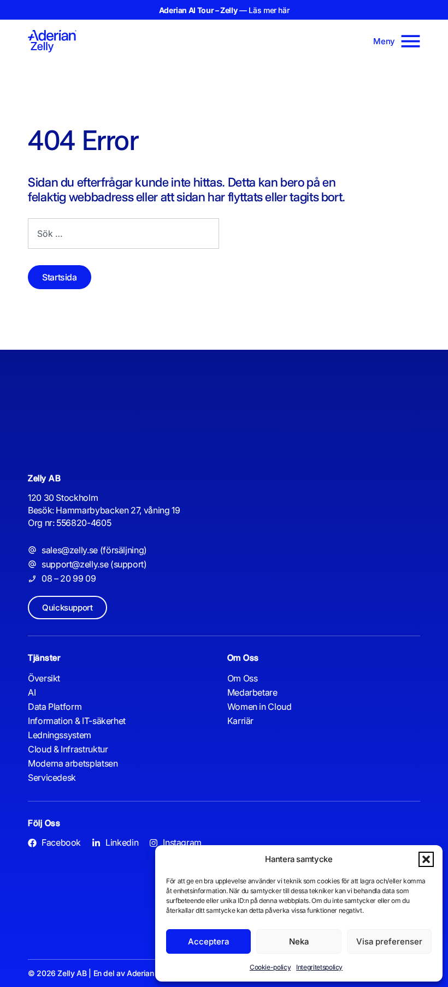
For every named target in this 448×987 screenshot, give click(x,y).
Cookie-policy (270, 967)
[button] (426, 859)
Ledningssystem (59, 734)
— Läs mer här (224, 10)
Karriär (240, 720)
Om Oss (242, 678)
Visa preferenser (389, 941)
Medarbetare (252, 692)
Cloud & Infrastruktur (68, 749)
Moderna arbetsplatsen (72, 763)
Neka (299, 941)
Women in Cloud (259, 706)
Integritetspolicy (319, 967)
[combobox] (123, 233)
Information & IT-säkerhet (77, 720)
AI (32, 692)
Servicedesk (52, 777)
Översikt (44, 678)
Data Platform (54, 706)
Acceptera (208, 941)
